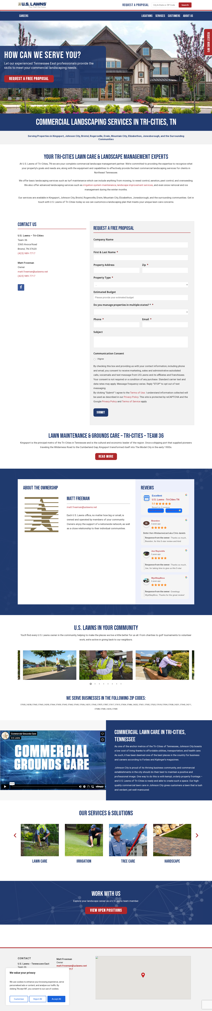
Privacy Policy (131, 397)
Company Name (103, 239)
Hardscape (172, 861)
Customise (19, 999)
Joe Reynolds (158, 551)
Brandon (155, 521)
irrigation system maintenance (99, 185)
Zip (145, 265)
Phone (98, 319)
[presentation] (15, 834)
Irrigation (84, 861)
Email (146, 319)
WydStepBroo (158, 578)
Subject (98, 332)
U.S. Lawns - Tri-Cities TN (165, 499)
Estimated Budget (104, 292)
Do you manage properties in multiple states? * (123, 305)
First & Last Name (105, 252)
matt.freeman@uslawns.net (33, 271)
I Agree (100, 359)
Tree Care (128, 861)
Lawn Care (39, 861)
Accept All (56, 999)
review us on (172, 510)
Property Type (103, 277)
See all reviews (156, 510)
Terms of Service (131, 401)
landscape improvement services (135, 185)
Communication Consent (108, 353)
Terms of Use (137, 392)
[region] (37, 986)
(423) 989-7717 (26, 253)
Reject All (37, 999)
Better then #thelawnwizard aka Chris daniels (164, 533)
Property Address (103, 265)
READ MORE (106, 456)
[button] (143, 975)
